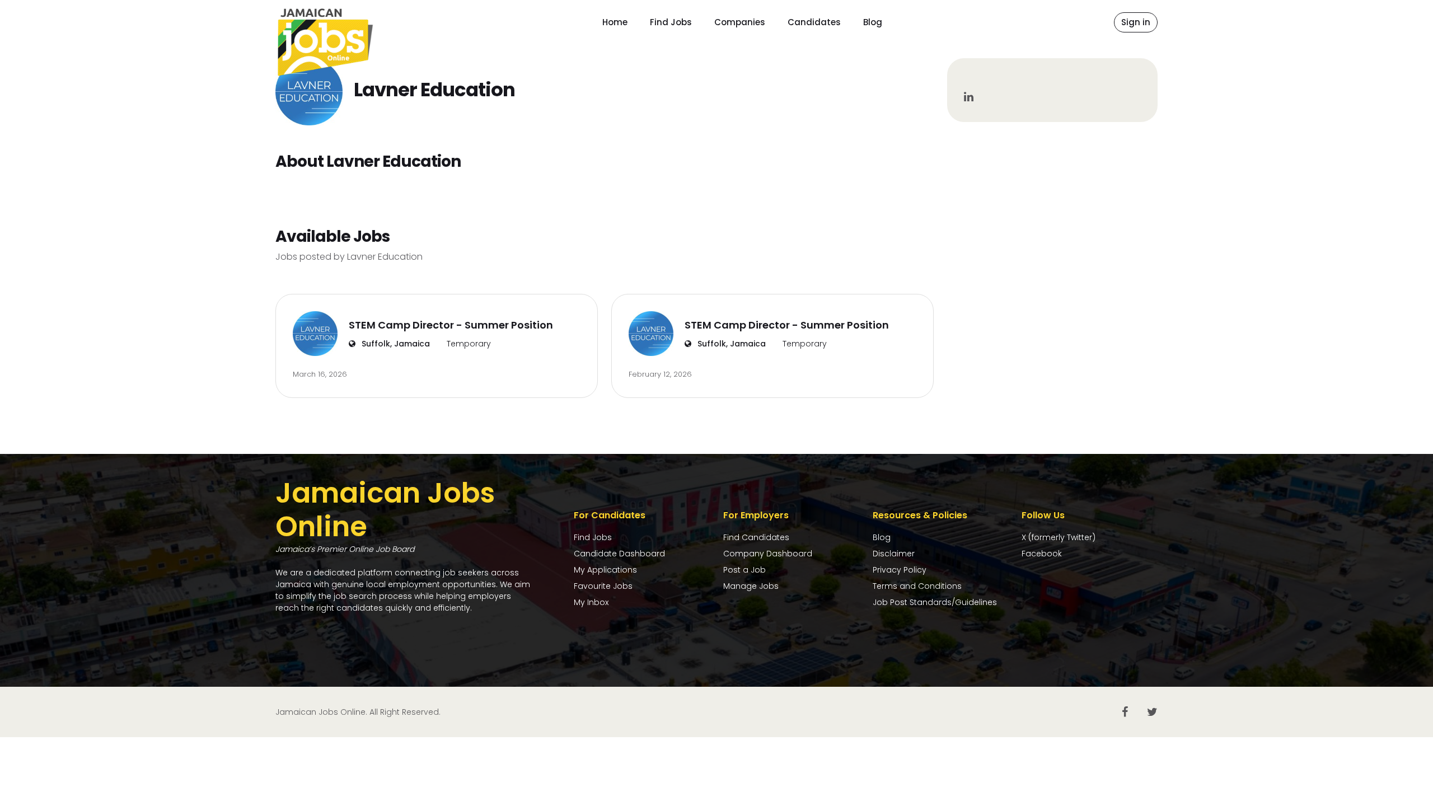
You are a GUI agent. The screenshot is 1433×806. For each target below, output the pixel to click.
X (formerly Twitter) (1058, 537)
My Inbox (591, 602)
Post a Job (744, 569)
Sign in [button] (1135, 22)
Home (614, 22)
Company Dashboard (767, 553)
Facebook (1042, 553)
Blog (872, 22)
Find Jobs (671, 22)
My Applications (605, 569)
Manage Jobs (751, 586)
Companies (739, 22)
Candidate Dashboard (619, 553)
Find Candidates (756, 537)
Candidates (814, 22)
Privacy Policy (899, 569)
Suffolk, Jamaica (394, 343)
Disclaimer (894, 553)
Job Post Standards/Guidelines (935, 602)
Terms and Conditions (917, 586)
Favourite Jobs (603, 586)
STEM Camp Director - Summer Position (451, 325)
